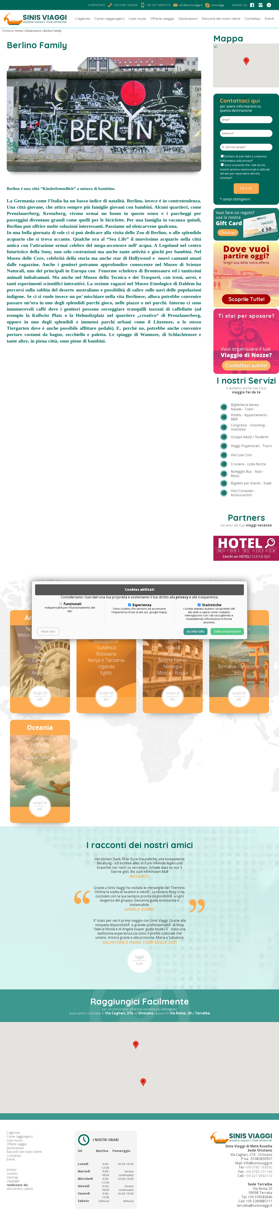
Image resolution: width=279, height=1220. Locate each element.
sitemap (12, 1177)
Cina (239, 641)
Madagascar (106, 641)
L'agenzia (13, 1132)
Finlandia (172, 654)
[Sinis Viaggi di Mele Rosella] (35, 18)
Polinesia (40, 744)
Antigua (40, 672)
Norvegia (172, 666)
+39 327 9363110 (258, 1175)
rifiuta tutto (48, 631)
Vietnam (239, 647)
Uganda (106, 666)
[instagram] (260, 5)
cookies (12, 1173)
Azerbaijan (239, 654)
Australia (40, 751)
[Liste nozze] (246, 372)
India (239, 672)
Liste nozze (15, 1140)
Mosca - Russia (172, 672)
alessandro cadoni (20, 1189)
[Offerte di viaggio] (246, 306)
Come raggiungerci (20, 1136)
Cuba (40, 641)
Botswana (106, 654)
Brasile (40, 654)
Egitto (106, 672)
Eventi (11, 1159)
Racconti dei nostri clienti (24, 1152)
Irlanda (173, 647)
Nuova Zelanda (40, 757)
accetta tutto (195, 631)
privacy (11, 1169)
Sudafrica (106, 647)
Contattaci (14, 1155)
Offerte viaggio (17, 1144)
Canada (40, 660)
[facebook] (252, 5)
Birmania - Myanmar (239, 666)
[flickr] (268, 5)
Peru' (40, 647)
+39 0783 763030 (258, 1167)
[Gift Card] (246, 239)
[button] (136, 1045)
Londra (172, 641)
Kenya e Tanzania (106, 660)
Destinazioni (15, 1148)
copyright (13, 1181)
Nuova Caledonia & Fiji (40, 738)
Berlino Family (172, 660)
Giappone (239, 660)
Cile (40, 666)
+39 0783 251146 (258, 1171)
